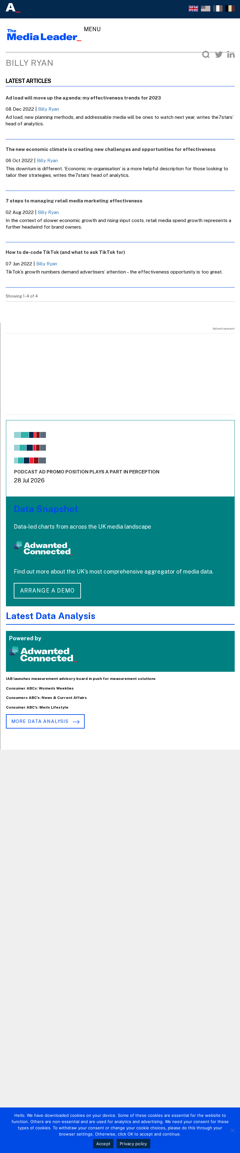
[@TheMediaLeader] (219, 54)
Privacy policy (133, 1143)
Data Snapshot (46, 508)
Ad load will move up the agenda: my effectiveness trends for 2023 (83, 97)
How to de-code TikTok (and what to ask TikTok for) (65, 252)
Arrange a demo (47, 590)
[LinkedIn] (231, 54)
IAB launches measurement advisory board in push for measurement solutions (81, 678)
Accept (103, 1143)
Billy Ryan (48, 109)
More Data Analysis (40, 721)
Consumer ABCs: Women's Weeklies (40, 688)
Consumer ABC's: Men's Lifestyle (37, 707)
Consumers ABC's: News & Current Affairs (46, 697)
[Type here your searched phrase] (206, 54)
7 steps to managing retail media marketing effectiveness (74, 200)
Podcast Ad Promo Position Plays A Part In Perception (86, 471)
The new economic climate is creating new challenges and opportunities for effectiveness (111, 149)
